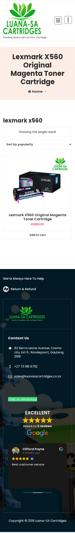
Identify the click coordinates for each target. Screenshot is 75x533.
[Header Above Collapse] (68, 20)
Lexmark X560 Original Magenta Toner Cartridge (37, 217)
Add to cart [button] (37, 235)
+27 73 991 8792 (26, 366)
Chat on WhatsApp (22, 399)
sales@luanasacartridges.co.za (37, 376)
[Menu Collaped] (58, 20)
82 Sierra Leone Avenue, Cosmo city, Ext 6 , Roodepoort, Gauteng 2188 (38, 352)
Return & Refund (23, 289)
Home (36, 91)
